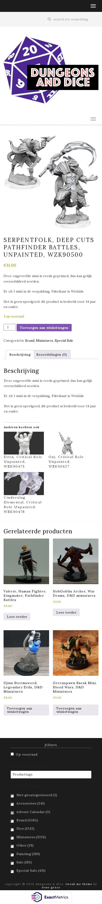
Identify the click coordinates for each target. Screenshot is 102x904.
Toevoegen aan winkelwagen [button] (19, 710)
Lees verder (17, 617)
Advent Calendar (33, 812)
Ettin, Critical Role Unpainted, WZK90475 (23, 462)
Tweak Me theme (79, 884)
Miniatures (44, 340)
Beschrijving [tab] (20, 354)
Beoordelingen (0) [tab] (51, 354)
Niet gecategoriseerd (36, 795)
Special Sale (64, 340)
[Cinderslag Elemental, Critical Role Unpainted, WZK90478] (24, 483)
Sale (24, 862)
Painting (28, 854)
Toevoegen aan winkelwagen (44, 328)
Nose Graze (51, 887)
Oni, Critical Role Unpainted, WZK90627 (66, 462)
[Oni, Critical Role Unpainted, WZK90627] (69, 443)
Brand (29, 340)
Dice (25, 828)
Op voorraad (26, 754)
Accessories (30, 803)
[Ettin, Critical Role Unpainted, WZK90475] (24, 443)
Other (25, 845)
